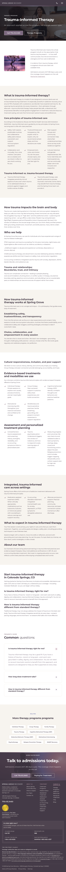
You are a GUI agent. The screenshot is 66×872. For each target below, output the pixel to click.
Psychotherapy (13, 742)
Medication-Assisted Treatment (43, 798)
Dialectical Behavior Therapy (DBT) (22, 737)
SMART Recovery (52, 742)
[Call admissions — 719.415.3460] (57, 3)
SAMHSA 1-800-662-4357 (42, 839)
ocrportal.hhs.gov (45, 859)
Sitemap (30, 869)
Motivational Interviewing (47, 737)
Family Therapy (49, 727)
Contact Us (29, 795)
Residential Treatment (43, 794)
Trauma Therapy (19, 732)
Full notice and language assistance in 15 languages (26, 860)
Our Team (29, 793)
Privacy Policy (22, 869)
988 (35, 833)
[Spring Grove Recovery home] (11, 3)
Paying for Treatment (43, 775)
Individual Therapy (18, 727)
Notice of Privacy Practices (9, 869)
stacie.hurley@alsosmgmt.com (10, 857)
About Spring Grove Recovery (31, 787)
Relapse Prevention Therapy (32, 742)
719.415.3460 (7, 802)
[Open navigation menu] (62, 3)
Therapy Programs (34, 33)
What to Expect (31, 790)
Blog (54, 802)
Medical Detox (44, 790)
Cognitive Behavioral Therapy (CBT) (41, 732)
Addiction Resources (56, 792)
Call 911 (7, 833)
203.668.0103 (55, 855)
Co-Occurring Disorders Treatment (44, 804)
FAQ (54, 799)
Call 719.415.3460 (13, 33)
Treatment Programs (43, 787)
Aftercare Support (42, 809)
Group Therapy (34, 727)
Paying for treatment (38, 76)
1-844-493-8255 (10, 839)
